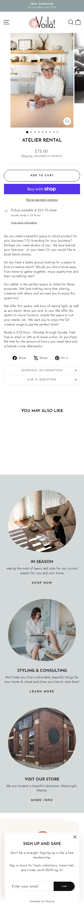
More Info (42, 800)
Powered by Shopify (41, 901)
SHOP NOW (42, 583)
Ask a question (42, 379)
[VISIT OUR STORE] (42, 738)
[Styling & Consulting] (42, 630)
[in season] (42, 521)
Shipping (26, 156)
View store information (24, 222)
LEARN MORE (42, 691)
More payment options (42, 199)
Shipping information (42, 370)
